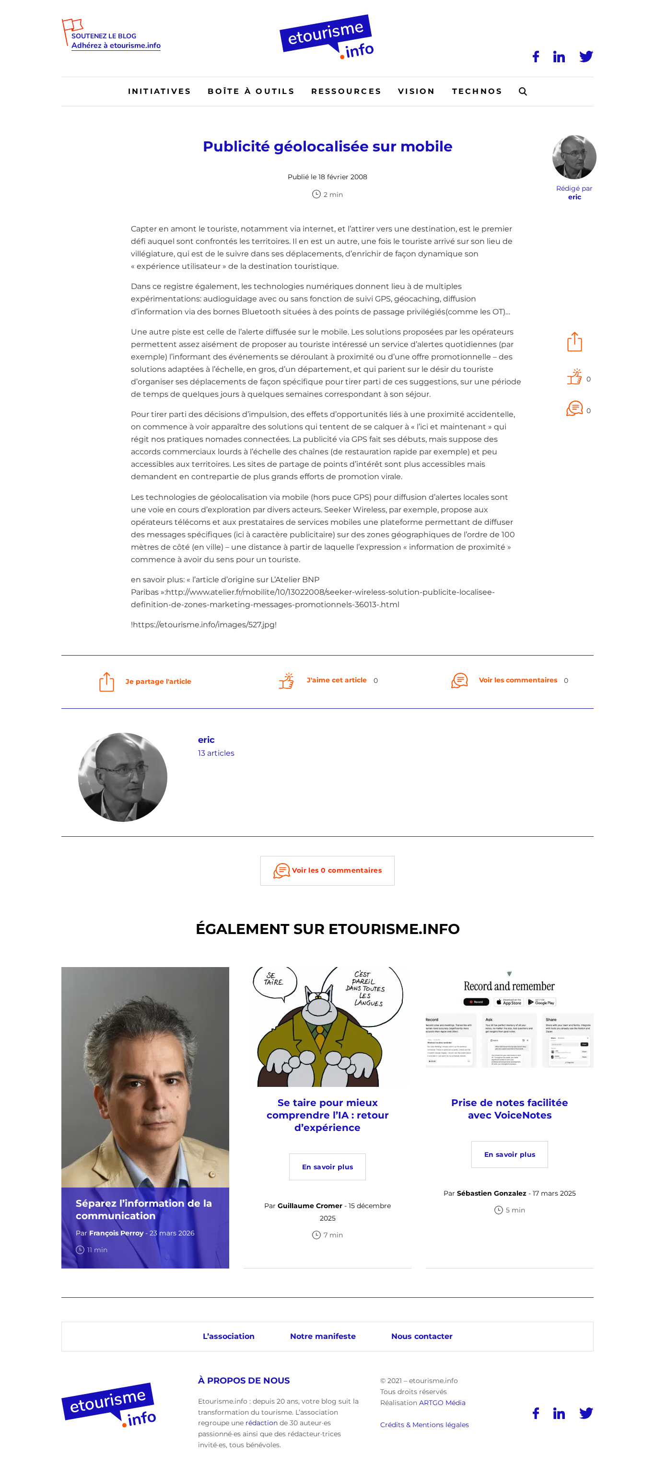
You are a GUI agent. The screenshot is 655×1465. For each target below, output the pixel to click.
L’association (229, 1336)
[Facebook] (536, 56)
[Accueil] (328, 17)
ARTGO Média (442, 1402)
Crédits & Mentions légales (424, 1424)
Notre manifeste (323, 1336)
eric (206, 740)
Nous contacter (422, 1336)
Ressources (346, 91)
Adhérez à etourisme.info (116, 46)
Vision (416, 91)
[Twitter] (586, 56)
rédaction (262, 1423)
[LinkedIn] (559, 56)
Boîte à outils (251, 91)
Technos (477, 91)
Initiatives (160, 91)
